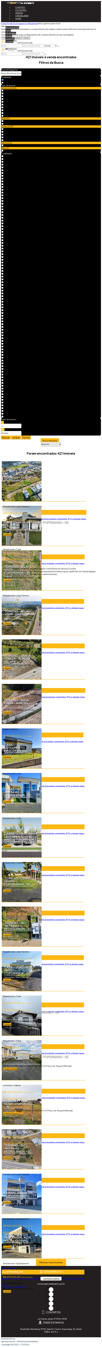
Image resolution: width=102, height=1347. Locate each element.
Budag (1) (8, 282)
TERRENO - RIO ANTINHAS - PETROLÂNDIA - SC (18, 926)
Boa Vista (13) (10, 176)
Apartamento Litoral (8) (15, 93)
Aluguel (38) (10, 82)
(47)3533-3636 (45, 1319)
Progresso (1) (10, 296)
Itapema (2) (9, 377)
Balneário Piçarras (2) (14, 360)
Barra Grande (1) (12, 399)
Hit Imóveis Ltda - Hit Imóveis (20, 2)
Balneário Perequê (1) (14, 411)
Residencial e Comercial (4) (17, 150)
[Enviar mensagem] (58, 46)
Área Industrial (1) (12, 164)
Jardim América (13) (13, 201)
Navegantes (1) (11, 293)
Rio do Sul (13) (10, 271)
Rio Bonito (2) (10, 218)
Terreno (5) (9, 140)
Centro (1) (9, 363)
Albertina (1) (10, 273)
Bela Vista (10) (11, 173)
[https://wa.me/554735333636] (51, 1299)
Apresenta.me (8, 1338)
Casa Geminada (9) (13, 102)
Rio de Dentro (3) (12, 265)
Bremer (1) (9, 279)
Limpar (16, 437)
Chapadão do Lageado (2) (17, 369)
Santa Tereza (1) (11, 318)
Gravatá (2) (9, 327)
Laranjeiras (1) (10, 290)
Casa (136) (9, 96)
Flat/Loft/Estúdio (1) (13, 107)
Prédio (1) (8, 134)
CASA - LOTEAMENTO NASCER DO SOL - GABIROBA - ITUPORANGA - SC (17, 748)
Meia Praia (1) (10, 383)
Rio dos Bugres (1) (12, 223)
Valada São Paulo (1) (13, 304)
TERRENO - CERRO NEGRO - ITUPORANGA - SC (17, 881)
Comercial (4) (10, 129)
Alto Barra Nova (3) (13, 251)
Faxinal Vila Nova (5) (13, 190)
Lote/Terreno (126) (13, 110)
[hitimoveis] (51, 1289)
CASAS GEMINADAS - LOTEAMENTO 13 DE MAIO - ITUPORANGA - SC (19, 838)
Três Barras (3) (11, 243)
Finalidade (6, 77)
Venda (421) (10, 80)
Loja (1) (7, 132)
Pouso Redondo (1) (13, 413)
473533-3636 (60, 1319)
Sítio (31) (8, 121)
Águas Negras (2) (12, 159)
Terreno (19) (10, 124)
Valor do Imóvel (8, 419)
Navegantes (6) (11, 324)
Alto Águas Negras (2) (14, 162)
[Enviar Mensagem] (45, 54)
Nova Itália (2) (10, 315)
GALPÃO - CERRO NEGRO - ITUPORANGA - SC (36, 1057)
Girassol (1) (9, 195)
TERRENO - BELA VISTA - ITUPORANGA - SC (17, 570)
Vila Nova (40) (11, 245)
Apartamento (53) (13, 90)
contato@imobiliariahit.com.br (51, 1284)
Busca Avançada (50, 441)
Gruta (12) (9, 198)
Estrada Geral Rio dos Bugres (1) (19, 184)
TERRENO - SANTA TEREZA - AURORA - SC (18, 659)
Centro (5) (9, 254)
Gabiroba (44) (11, 192)
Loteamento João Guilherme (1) (19, 335)
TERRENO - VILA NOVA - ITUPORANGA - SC (19, 1104)
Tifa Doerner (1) (11, 237)
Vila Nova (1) (10, 394)
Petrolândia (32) (11, 248)
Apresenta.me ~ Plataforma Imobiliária (19, 1341)
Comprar (7, 1291)
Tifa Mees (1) (10, 240)
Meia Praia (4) (10, 329)
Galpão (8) (9, 145)
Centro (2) (9, 343)
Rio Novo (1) (9, 226)
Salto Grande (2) (12, 229)
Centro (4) (9, 310)
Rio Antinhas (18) (12, 262)
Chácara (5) (10, 104)
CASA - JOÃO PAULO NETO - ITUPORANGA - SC (19, 970)
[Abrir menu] (1, 23)
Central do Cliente (51, 1278)
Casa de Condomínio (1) (15, 99)
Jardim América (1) (13, 287)
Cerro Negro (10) (12, 181)
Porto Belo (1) (10, 408)
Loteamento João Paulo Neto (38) (20, 209)
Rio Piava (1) (9, 349)
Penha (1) (8, 402)
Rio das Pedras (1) (12, 220)
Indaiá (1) (8, 257)
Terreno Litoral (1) (12, 116)
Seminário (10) (11, 234)
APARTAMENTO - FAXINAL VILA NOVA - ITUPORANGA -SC (19, 1193)
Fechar (26, 437)
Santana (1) (9, 299)
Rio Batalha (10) (11, 215)
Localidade (6, 153)
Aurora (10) (9, 307)
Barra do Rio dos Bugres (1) (16, 167)
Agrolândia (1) (10, 385)
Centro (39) (9, 178)
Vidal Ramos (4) (11, 341)
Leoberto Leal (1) (12, 397)
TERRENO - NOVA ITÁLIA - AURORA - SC (17, 703)
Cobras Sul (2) (11, 313)
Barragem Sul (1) (11, 170)
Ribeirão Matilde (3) (13, 338)
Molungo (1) (9, 346)
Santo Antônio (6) (12, 231)
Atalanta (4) (10, 332)
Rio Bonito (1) (10, 357)
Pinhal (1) (8, 259)
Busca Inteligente (9, 69)
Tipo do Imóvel (8, 85)
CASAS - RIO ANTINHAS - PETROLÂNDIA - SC (18, 792)
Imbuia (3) (9, 352)
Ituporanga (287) (12, 156)
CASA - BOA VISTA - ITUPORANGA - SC (31, 1012)
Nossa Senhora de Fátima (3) (17, 212)
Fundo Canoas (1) (12, 285)
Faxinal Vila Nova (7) (13, 187)
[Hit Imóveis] (51, 1303)
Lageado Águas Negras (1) (16, 204)
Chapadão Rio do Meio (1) (16, 374)
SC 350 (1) (9, 321)
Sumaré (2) (9, 301)
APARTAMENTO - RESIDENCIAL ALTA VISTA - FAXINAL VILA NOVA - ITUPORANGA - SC (17, 1238)
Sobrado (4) (10, 113)
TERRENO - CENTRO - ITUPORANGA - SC (19, 479)
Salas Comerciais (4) (13, 137)
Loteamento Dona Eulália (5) (17, 206)
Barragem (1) (10, 276)
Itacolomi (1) (9, 366)
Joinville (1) (9, 391)
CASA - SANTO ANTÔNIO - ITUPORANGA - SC (36, 522)
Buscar (6, 437)
